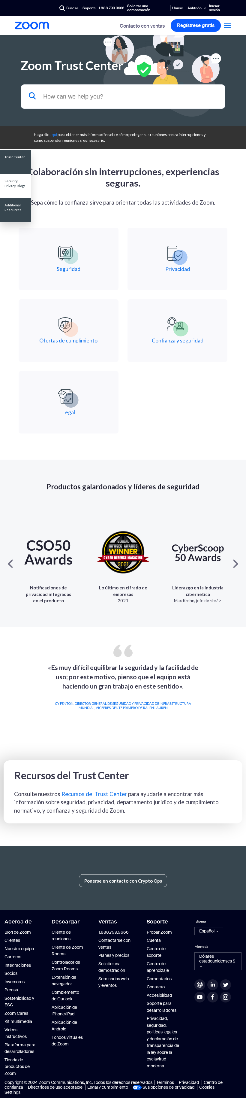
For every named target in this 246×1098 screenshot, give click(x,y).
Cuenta (154, 940)
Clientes (12, 940)
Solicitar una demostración (138, 8)
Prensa (11, 990)
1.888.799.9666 (111, 8)
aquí (53, 134)
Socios (10, 973)
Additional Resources (13, 207)
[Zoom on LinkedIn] (213, 984)
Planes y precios (113, 955)
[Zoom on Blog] (200, 984)
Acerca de (18, 921)
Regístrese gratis (195, 25)
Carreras (12, 957)
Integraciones (17, 965)
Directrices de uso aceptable (55, 1087)
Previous (8, 693)
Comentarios (159, 978)
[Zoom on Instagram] (226, 997)
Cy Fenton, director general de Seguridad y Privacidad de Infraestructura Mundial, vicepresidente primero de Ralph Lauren (123, 705)
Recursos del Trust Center (94, 793)
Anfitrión (195, 8)
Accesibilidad (159, 995)
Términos (165, 1082)
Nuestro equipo (19, 948)
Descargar (66, 921)
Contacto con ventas (142, 26)
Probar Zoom (159, 932)
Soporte (89, 8)
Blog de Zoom (17, 932)
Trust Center (14, 157)
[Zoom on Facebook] (213, 997)
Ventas (107, 921)
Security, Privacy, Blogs (15, 183)
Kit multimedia (18, 1021)
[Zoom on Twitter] (226, 984)
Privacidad (189, 1082)
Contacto (156, 987)
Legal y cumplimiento (107, 1087)
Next (238, 693)
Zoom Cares (16, 1013)
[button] (208, 931)
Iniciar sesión (214, 8)
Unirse (177, 8)
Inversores (14, 981)
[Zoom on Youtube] (200, 997)
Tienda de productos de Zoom (17, 1066)
